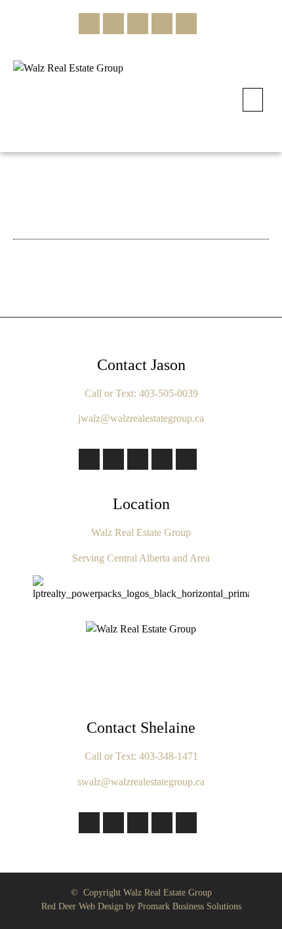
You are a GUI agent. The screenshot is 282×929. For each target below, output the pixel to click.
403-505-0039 (168, 393)
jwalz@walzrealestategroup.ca (141, 418)
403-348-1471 (168, 756)
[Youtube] (186, 23)
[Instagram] (113, 23)
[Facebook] (89, 23)
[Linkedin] (161, 23)
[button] (253, 100)
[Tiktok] (137, 23)
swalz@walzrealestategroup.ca (141, 781)
